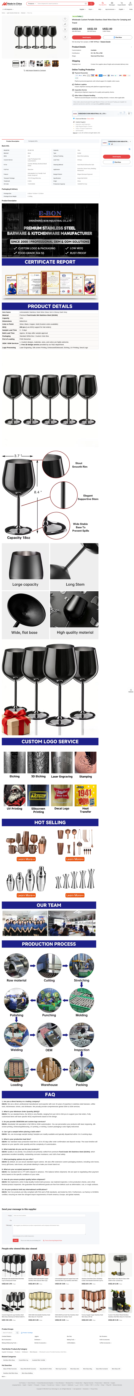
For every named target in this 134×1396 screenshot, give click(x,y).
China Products (31, 1383)
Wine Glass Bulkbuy (27, 1373)
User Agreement (77, 1389)
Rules (131, 9)
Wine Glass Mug (87, 1369)
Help (99, 9)
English (24, 1385)
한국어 (81, 1385)
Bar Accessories (6, 1339)
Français (43, 1385)
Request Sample (105, 42)
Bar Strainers (103, 1336)
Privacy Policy (94, 1389)
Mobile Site (106, 1383)
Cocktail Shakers (6, 1336)
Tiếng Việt (108, 1385)
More (3, 1376)
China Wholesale (59, 1383)
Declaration (86, 1389)
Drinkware (37, 1339)
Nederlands (70, 1385)
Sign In (75, 133)
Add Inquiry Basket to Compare (36, 70)
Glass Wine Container (102, 1369)
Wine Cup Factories (61, 1369)
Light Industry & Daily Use (13, 13)
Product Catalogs (27, 1332)
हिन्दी (92, 1385)
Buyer (90, 9)
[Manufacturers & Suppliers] (12, 4)
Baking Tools (70, 1339)
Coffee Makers (71, 1343)
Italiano (58, 1385)
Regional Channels (88, 1383)
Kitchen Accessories (40, 1343)
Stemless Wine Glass (9, 1360)
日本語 (87, 1385)
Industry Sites (78, 1383)
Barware (23, 13)
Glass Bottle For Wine (46, 1369)
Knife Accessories (105, 1339)
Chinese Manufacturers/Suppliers (45, 1383)
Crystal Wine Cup (23, 1360)
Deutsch (64, 1385)
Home (3, 13)
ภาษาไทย (96, 1385)
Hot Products (22, 1383)
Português (36, 1385)
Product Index (98, 1383)
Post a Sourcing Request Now (52, 1240)
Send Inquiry (86, 37)
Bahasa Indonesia (117, 1385)
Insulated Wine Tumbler (38, 1360)
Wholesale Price (69, 1383)
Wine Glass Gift (116, 1369)
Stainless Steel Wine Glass (10, 1373)
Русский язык (50, 1385)
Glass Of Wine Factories (10, 1369)
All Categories (8, 9)
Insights (113, 1383)
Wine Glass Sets (74, 1369)
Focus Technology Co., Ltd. (55, 1389)
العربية (76, 1385)
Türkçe (102, 1385)
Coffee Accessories (105, 1343)
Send (15, 1240)
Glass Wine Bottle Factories (28, 1369)
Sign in (130, 5)
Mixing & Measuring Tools (9, 1343)
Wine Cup (29, 13)
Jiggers (36, 1336)
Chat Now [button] (119, 37)
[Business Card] (129, 149)
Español (30, 1385)
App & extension (109, 9)
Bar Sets (69, 1336)
